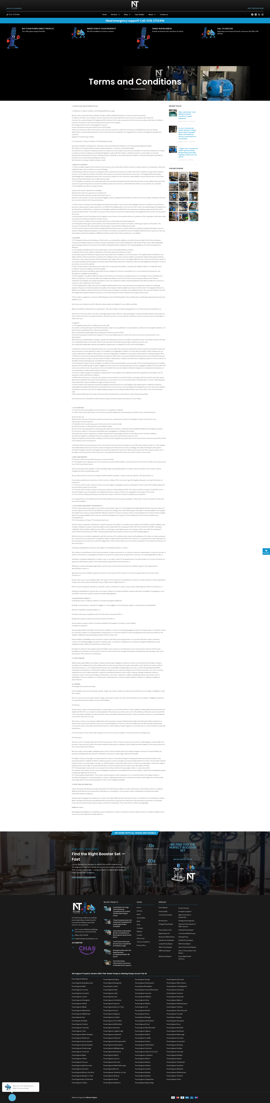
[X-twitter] (259, 14)
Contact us (164, 14)
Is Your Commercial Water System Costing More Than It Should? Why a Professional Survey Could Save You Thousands (187, 133)
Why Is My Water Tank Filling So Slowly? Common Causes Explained (187, 115)
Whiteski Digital (91, 1097)
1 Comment (191, 121)
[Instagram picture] (173, 176)
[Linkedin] (256, 14)
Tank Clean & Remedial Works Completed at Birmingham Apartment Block (122, 934)
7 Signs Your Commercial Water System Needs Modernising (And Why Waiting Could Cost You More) (188, 152)
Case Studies (139, 14)
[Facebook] (252, 14)
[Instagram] (262, 14)
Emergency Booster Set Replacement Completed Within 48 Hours (122, 953)
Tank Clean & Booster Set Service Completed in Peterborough (122, 944)
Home (104, 14)
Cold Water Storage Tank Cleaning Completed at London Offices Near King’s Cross (121, 911)
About (150, 14)
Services (114, 14)
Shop (126, 14)
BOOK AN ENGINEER (14, 8)
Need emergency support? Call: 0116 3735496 (135, 20)
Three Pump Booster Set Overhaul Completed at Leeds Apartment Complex (122, 923)
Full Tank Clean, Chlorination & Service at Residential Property (122, 963)
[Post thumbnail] (173, 116)
